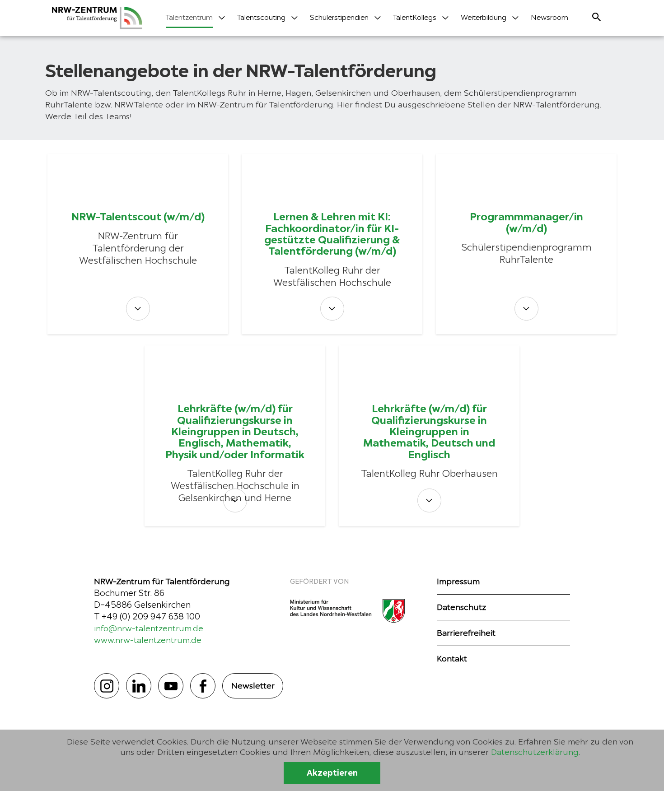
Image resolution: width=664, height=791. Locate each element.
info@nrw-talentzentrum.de (148, 628)
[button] (189, 20)
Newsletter (253, 685)
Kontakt (452, 658)
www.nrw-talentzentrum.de (147, 640)
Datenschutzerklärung (535, 752)
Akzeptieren (332, 773)
